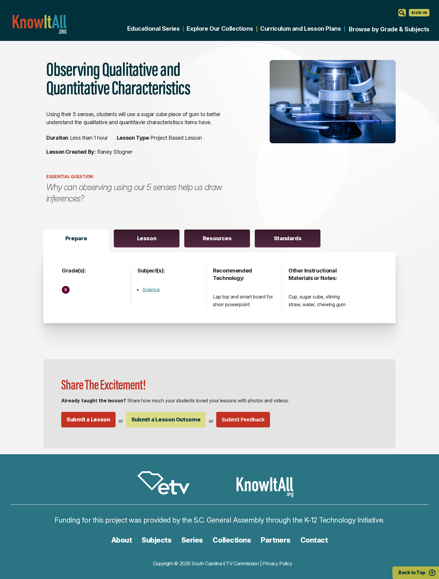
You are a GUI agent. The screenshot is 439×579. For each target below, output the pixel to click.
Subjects (156, 540)
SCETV (166, 484)
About (121, 540)
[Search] (402, 12)
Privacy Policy (277, 563)
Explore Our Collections (220, 28)
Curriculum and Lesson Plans (300, 28)
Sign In (419, 12)
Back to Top (411, 572)
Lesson (146, 238)
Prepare (76, 238)
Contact (314, 540)
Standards (288, 238)
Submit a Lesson (88, 419)
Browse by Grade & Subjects (389, 29)
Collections (232, 540)
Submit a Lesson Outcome (166, 419)
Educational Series (153, 28)
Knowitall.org (39, 24)
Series (192, 540)
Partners (276, 540)
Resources (217, 238)
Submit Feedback (243, 420)
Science (151, 289)
